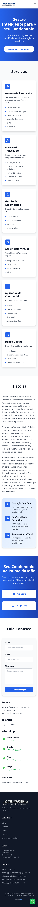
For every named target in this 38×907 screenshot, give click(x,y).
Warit (21, 899)
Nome (7, 642)
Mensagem (9, 666)
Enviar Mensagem (19, 689)
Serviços (5, 830)
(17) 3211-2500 (8, 724)
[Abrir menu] (35, 4)
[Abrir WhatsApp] (32, 901)
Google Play (21, 605)
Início (4, 823)
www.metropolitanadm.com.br (15, 782)
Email (7, 654)
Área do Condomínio (10, 838)
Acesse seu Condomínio (19, 49)
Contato (5, 834)
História (5, 827)
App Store (21, 594)
